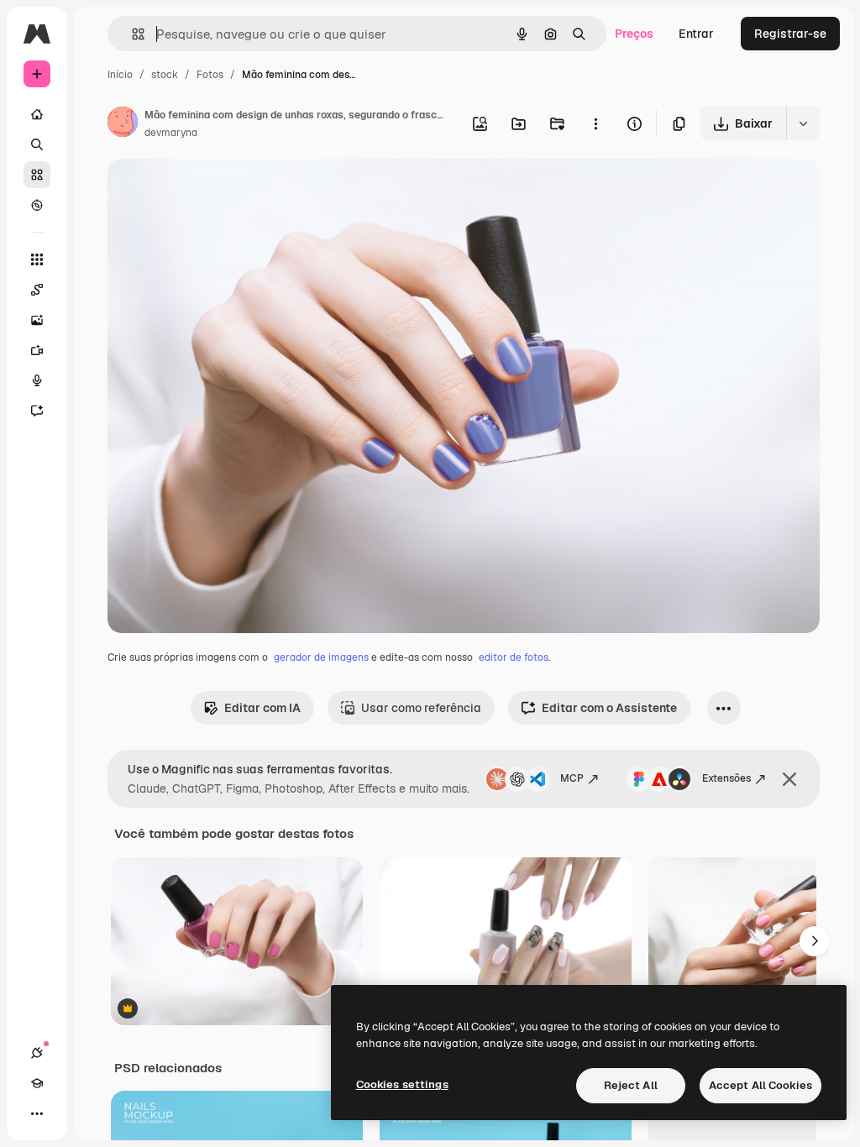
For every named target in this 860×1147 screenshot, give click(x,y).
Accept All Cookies (760, 1085)
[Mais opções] (595, 123)
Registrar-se (790, 33)
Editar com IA (262, 707)
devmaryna (170, 132)
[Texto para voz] (37, 380)
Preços (634, 33)
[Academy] (37, 1083)
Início (120, 74)
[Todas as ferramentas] (37, 259)
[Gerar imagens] (37, 319)
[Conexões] (37, 1053)
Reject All (631, 1085)
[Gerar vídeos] (37, 350)
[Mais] (37, 1113)
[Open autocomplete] (131, 34)
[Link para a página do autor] (123, 124)
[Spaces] (37, 289)
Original (215, 191)
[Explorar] (37, 204)
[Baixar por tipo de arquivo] (803, 123)
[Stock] (37, 174)
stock (164, 74)
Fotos (210, 74)
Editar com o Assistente (609, 707)
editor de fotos (513, 657)
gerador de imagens (321, 657)
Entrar (696, 33)
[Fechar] (789, 779)
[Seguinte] (815, 941)
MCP (572, 778)
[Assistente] (37, 410)
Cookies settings (402, 1084)
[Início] (37, 114)
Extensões (726, 778)
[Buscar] (37, 144)
